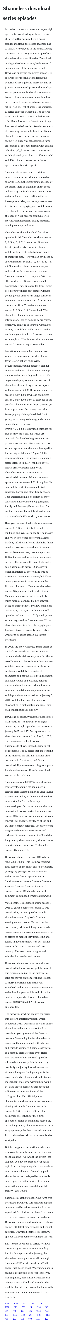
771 (14, 1311)
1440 (47, 1311)
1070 (7, 1307)
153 (22, 1319)
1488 (7, 1303)
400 (6, 1319)
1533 (38, 1311)
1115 (15, 1315)
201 (6, 1311)
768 (39, 1307)
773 (23, 1307)
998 (30, 1319)
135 (6, 1315)
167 (46, 1307)
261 (31, 1307)
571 (48, 1303)
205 (31, 1315)
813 (15, 1307)
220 (40, 1303)
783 (32, 1303)
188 (24, 1303)
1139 (48, 1315)
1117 (38, 1319)
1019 (16, 1303)
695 (30, 1311)
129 (46, 1319)
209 (14, 1319)
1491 (39, 1315)
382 (23, 1315)
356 (22, 1311)
